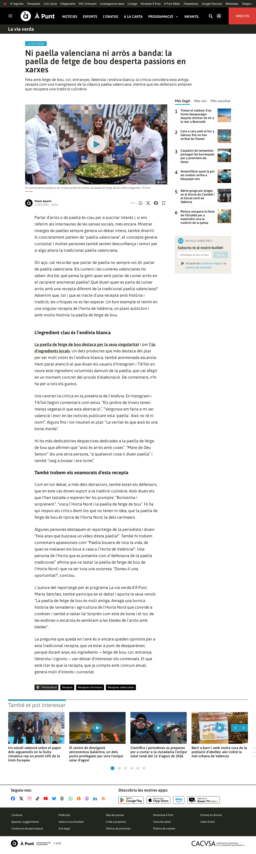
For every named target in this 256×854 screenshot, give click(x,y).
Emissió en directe (211, 815)
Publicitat (64, 815)
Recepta (67, 687)
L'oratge (132, 3)
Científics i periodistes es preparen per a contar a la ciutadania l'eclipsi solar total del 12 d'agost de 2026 (158, 752)
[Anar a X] (22, 798)
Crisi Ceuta (50, 3)
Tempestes (33, 3)
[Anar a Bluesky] (55, 798)
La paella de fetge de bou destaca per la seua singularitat (86, 344)
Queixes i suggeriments (25, 821)
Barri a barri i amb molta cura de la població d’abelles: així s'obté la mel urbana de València (219, 752)
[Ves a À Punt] (38, 16)
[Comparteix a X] (148, 203)
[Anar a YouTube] (46, 798)
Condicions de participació (27, 828)
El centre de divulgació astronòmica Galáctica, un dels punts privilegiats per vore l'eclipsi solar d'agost (96, 754)
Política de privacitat (118, 828)
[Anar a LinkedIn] (95, 798)
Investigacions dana (112, 3)
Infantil (191, 17)
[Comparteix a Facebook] (156, 203)
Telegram (247, 3)
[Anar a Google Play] (131, 800)
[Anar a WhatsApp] (71, 798)
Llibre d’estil (207, 821)
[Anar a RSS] (104, 798)
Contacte (16, 815)
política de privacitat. (199, 267)
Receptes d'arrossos (90, 687)
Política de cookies (164, 828)
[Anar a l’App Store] (158, 800)
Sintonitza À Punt (163, 815)
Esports (90, 17)
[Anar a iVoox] (79, 798)
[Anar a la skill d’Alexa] (178, 800)
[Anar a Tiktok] (38, 798)
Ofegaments (67, 3)
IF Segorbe (16, 3)
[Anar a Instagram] (30, 798)
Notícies (69, 17)
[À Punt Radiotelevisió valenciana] (31, 843)
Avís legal (64, 828)
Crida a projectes (116, 821)
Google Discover (212, 3)
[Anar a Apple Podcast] (87, 798)
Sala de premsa (115, 815)
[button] (113, 768)
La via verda (21, 29)
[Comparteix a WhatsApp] (140, 203)
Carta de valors (162, 821)
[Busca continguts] (210, 16)
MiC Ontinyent (88, 3)
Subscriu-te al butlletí (71, 821)
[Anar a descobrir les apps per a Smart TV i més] (203, 800)
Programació (160, 17)
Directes (242, 16)
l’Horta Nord (49, 687)
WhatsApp (232, 3)
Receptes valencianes (121, 687)
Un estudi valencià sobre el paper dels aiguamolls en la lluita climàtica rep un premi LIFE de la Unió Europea (34, 754)
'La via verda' (36, 43)
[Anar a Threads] (63, 798)
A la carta (133, 17)
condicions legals (211, 263)
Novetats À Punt (151, 3)
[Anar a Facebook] (13, 798)
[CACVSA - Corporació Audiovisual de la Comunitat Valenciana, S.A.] (218, 843)
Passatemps (191, 3)
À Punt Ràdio (172, 3)
